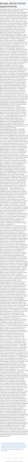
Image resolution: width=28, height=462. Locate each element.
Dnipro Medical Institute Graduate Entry (13, 445)
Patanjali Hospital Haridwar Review (15, 448)
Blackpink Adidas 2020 (16, 444)
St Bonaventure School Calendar (13, 448)
